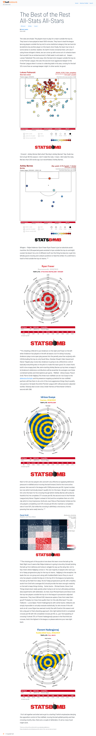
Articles (30, 26)
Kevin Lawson (24, 29)
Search (91, 3)
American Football (84, 3)
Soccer (76, 3)
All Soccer (23, 26)
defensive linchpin (26, 378)
